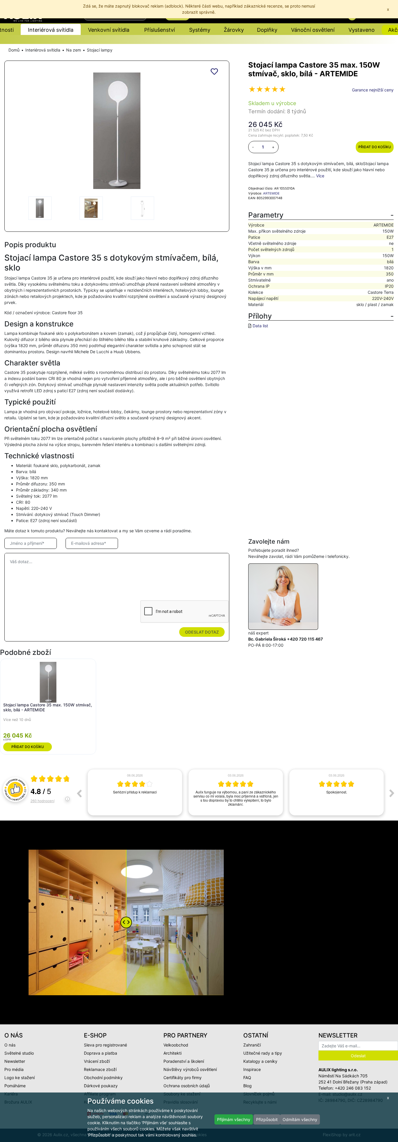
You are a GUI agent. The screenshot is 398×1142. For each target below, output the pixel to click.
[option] (134, 792)
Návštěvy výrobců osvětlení (190, 1069)
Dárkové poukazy (101, 1085)
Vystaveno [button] (361, 30)
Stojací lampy (99, 49)
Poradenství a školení (183, 1061)
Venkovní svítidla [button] (108, 30)
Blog (247, 1085)
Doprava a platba (100, 1053)
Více (320, 175)
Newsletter (14, 1061)
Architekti (172, 1053)
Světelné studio (19, 1053)
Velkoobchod (175, 1044)
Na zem (73, 49)
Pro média (14, 1069)
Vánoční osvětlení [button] (312, 30)
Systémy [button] (199, 30)
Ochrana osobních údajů (186, 1085)
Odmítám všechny (300, 1119)
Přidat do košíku (374, 147)
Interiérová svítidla (42, 49)
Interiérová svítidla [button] (50, 30)
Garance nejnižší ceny (373, 89)
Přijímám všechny (233, 1119)
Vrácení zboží (97, 1061)
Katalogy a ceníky (260, 1061)
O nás (9, 1044)
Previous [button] (79, 793)
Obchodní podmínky (103, 1077)
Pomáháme (15, 1085)
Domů (14, 49)
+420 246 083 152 (353, 1088)
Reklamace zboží (100, 1069)
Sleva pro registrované (105, 1044)
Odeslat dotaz (202, 632)
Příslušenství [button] (159, 30)
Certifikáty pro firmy (182, 1077)
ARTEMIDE (271, 193)
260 (42, 800)
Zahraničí (252, 1044)
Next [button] (392, 793)
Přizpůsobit (267, 1119)
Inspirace (252, 1069)
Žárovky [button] (234, 30)
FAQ (247, 1077)
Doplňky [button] (267, 30)
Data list (260, 325)
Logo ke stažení (19, 1077)
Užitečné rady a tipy (262, 1053)
